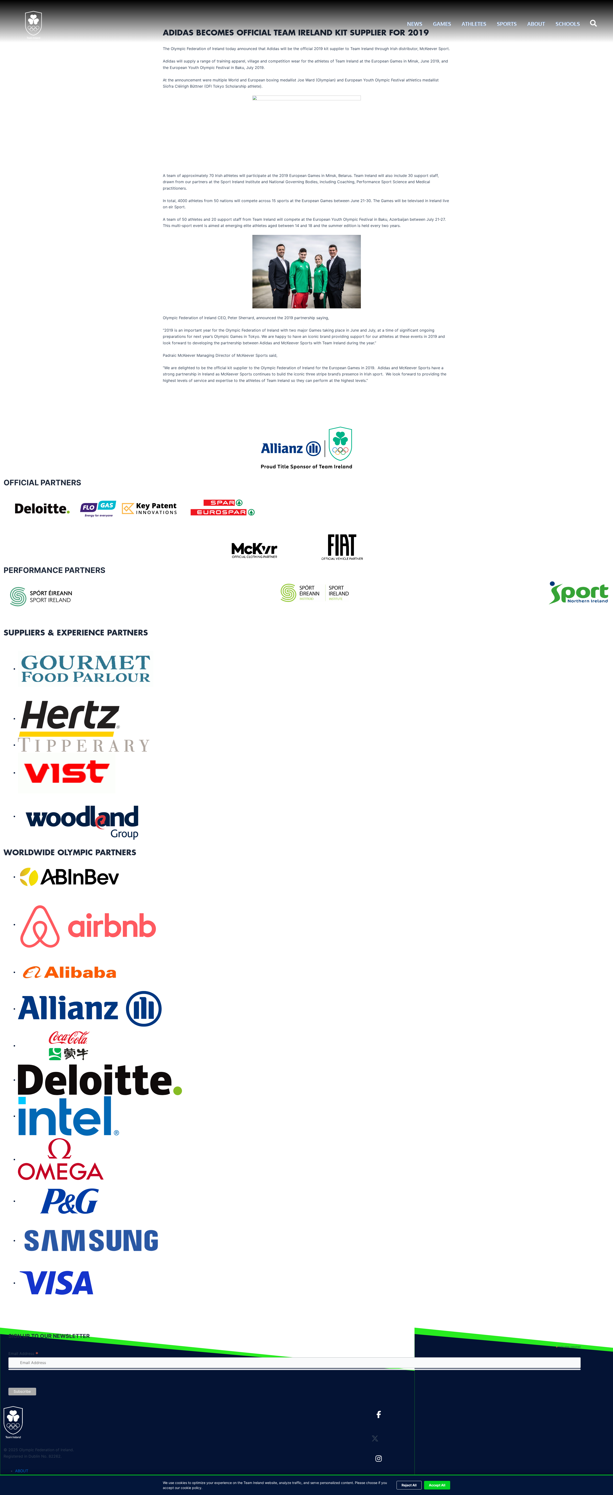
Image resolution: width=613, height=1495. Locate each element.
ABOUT (536, 23)
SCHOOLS (568, 23)
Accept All (437, 1485)
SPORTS (507, 23)
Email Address (23, 1354)
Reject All (409, 1485)
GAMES (442, 23)
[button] (593, 24)
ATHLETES (474, 23)
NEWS (414, 23)
